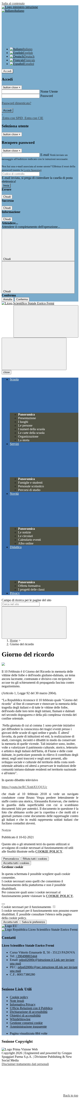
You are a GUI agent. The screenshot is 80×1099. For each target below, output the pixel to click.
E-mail (44, 154)
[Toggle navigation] (34, 354)
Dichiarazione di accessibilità (28, 1012)
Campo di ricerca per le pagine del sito (26, 600)
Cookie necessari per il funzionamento (27, 907)
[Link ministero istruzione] (20, 7)
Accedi (7, 71)
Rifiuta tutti (35, 858)
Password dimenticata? (16, 103)
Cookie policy (19, 997)
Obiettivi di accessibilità (25, 1015)
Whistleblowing (20, 1019)
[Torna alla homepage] (40, 303)
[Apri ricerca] (46, 321)
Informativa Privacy (22, 1004)
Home (14, 640)
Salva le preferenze (33, 922)
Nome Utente (49, 91)
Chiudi (7, 196)
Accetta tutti (16, 863)
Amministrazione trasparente (28, 1026)
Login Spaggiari (33, 170)
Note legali (17, 1001)
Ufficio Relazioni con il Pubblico (31, 1008)
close (6, 372)
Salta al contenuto (13, 3)
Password (46, 96)
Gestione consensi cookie (26, 1023)
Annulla (7, 299)
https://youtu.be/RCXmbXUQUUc (24, 787)
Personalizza (11, 858)
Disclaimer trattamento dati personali (25, 1064)
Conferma (22, 299)
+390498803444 (26, 956)
